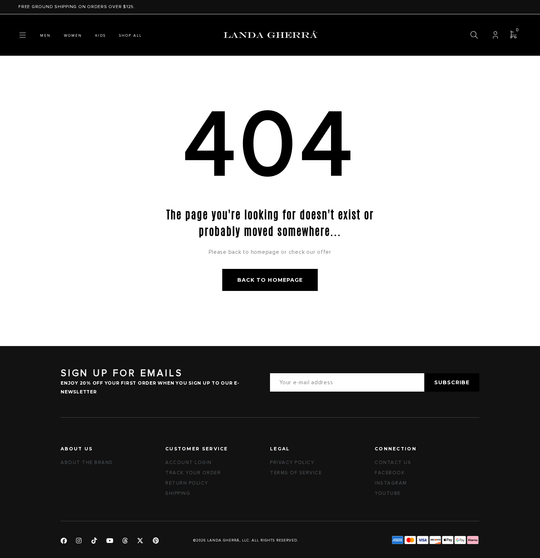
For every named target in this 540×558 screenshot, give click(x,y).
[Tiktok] (94, 540)
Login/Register (495, 35)
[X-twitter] (140, 540)
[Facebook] (64, 540)
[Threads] (125, 540)
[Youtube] (110, 540)
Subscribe (451, 382)
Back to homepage (270, 280)
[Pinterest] (156, 540)
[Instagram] (79, 540)
